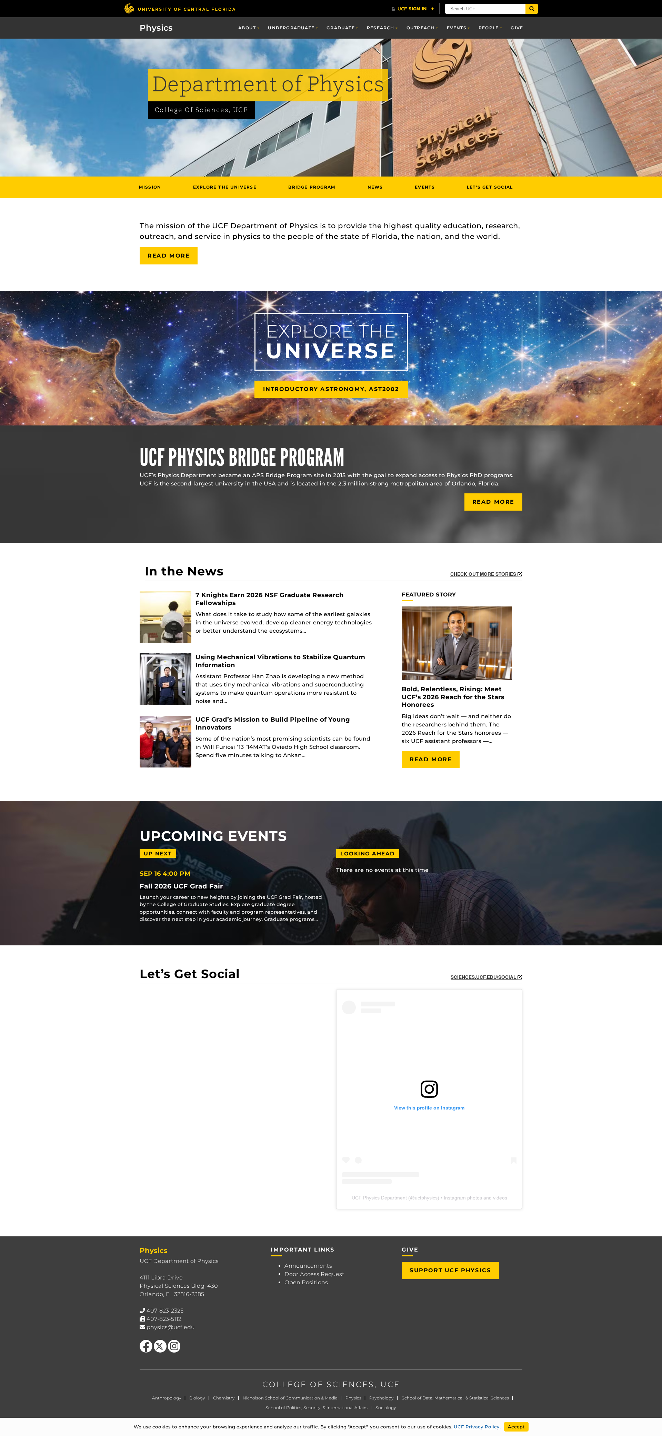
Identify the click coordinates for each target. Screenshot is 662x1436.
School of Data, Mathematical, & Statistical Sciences (455, 1397)
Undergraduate (291, 27)
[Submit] (531, 9)
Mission (150, 187)
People (489, 27)
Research (380, 27)
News (375, 187)
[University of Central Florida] (179, 8)
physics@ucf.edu (171, 1327)
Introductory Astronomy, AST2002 (331, 389)
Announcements (308, 1266)
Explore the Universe (225, 187)
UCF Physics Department (379, 1198)
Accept (516, 1426)
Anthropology (166, 1397)
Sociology (385, 1407)
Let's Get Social (490, 187)
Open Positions (306, 1282)
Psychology (381, 1397)
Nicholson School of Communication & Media (290, 1397)
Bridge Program (311, 187)
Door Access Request (314, 1274)
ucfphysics (426, 1198)
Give (517, 27)
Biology (197, 1397)
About (247, 27)
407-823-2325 (165, 1310)
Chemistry (224, 1397)
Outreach (421, 27)
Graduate (341, 27)
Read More (169, 255)
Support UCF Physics (450, 1270)
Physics (353, 1397)
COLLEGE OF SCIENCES (318, 1384)
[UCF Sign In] (412, 9)
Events (457, 27)
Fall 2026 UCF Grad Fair (181, 886)
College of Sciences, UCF (201, 110)
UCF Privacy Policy (477, 1426)
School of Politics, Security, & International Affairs (316, 1407)
